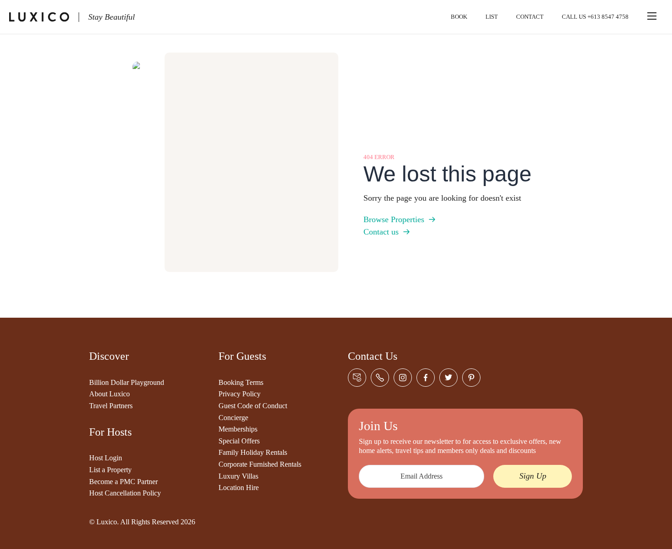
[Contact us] (357, 377)
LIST (491, 16)
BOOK (459, 16)
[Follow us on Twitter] (448, 377)
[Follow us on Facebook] (425, 377)
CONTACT (530, 16)
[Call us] (380, 377)
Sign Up (532, 475)
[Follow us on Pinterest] (471, 377)
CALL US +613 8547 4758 (595, 16)
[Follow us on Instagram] (403, 377)
